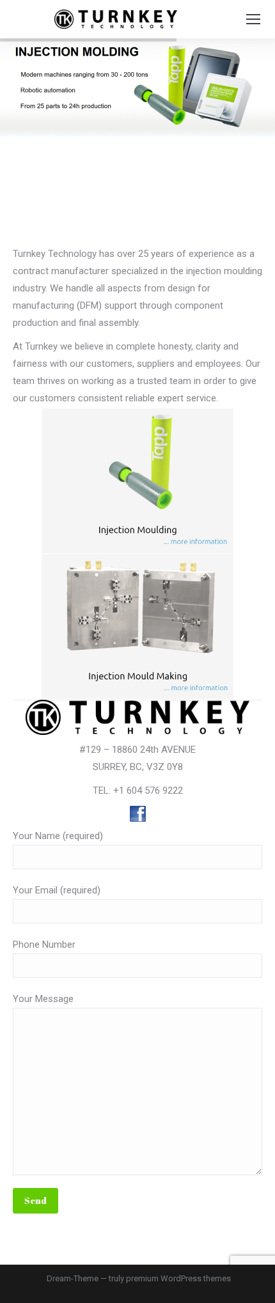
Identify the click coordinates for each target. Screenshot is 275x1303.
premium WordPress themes (178, 1278)
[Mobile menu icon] (253, 19)
